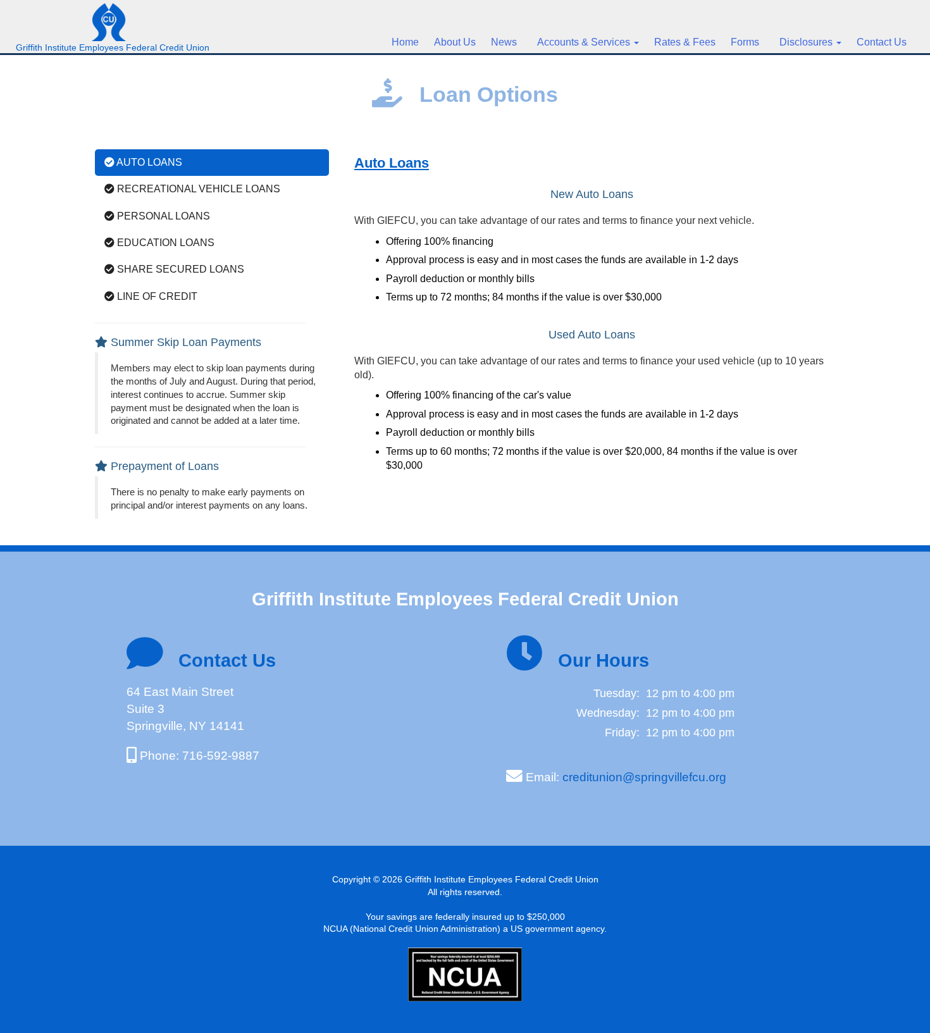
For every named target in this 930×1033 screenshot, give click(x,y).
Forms (745, 42)
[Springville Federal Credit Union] (112, 16)
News (504, 42)
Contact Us (882, 42)
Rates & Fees (685, 42)
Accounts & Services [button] (582, 42)
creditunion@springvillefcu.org (644, 777)
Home (405, 42)
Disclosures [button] (804, 42)
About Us (455, 42)
